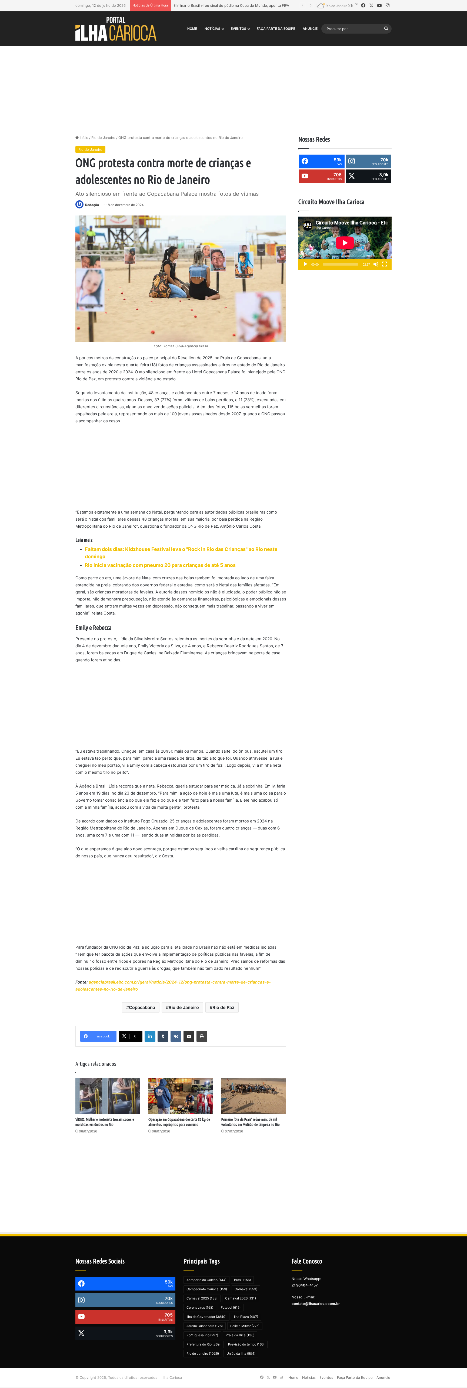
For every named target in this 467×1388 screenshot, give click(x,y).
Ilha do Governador (206, 1317)
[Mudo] (376, 264)
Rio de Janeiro (103, 137)
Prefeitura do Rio (203, 1344)
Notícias (212, 29)
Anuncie (310, 29)
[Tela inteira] (384, 264)
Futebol (231, 1307)
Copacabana (142, 1007)
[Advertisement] (233, 89)
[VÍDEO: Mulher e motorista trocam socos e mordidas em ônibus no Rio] (107, 1096)
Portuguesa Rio (202, 1335)
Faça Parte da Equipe (276, 29)
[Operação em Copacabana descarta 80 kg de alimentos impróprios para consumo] (180, 1096)
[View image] (180, 278)
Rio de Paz (223, 1007)
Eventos (238, 29)
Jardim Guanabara (204, 1326)
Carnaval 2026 (240, 1298)
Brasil (242, 1280)
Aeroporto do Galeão (206, 1280)
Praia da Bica (240, 1335)
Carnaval (246, 1289)
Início (83, 137)
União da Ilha (240, 1353)
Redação (92, 205)
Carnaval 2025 (202, 1298)
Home (192, 29)
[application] (345, 243)
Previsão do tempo (246, 1344)
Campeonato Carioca (206, 1289)
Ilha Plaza (246, 1317)
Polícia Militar (244, 1326)
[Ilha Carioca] (115, 28)
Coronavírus (199, 1307)
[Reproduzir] (305, 264)
